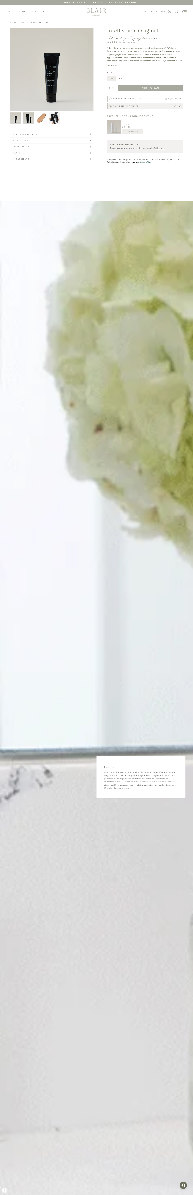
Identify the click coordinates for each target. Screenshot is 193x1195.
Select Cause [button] (113, 162)
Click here (160, 148)
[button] (11, 12)
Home (13, 23)
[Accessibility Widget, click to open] (5, 1190)
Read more (112, 65)
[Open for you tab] (183, 1185)
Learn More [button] (125, 162)
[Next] (180, 127)
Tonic (126, 124)
